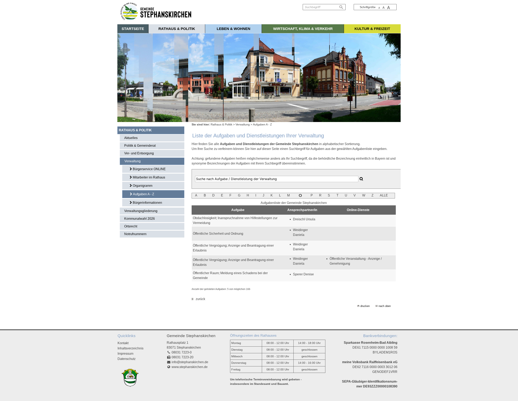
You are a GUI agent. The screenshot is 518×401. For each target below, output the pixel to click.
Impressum (125, 353)
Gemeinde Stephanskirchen (191, 336)
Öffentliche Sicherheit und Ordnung (218, 233)
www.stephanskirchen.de (190, 367)
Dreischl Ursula (304, 219)
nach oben (385, 306)
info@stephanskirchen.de (190, 362)
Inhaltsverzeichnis (130, 348)
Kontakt (123, 343)
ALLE (384, 195)
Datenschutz (127, 359)
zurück (199, 299)
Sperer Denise (303, 274)
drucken (365, 306)
